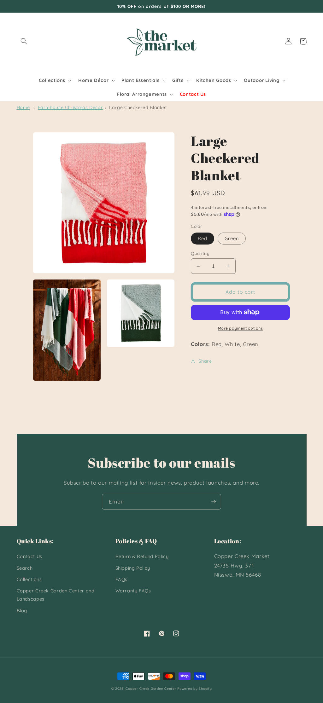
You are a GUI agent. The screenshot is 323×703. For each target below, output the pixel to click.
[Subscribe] (213, 501)
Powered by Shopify (194, 688)
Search (25, 568)
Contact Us (29, 556)
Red (202, 238)
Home (23, 107)
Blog (22, 611)
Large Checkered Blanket (138, 107)
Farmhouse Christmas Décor (70, 107)
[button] (24, 41)
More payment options (240, 328)
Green (232, 238)
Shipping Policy (132, 568)
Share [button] (205, 361)
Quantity (200, 253)
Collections (29, 579)
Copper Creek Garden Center (151, 688)
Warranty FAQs (133, 591)
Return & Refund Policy (142, 556)
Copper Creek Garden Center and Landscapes (56, 595)
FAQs (121, 579)
